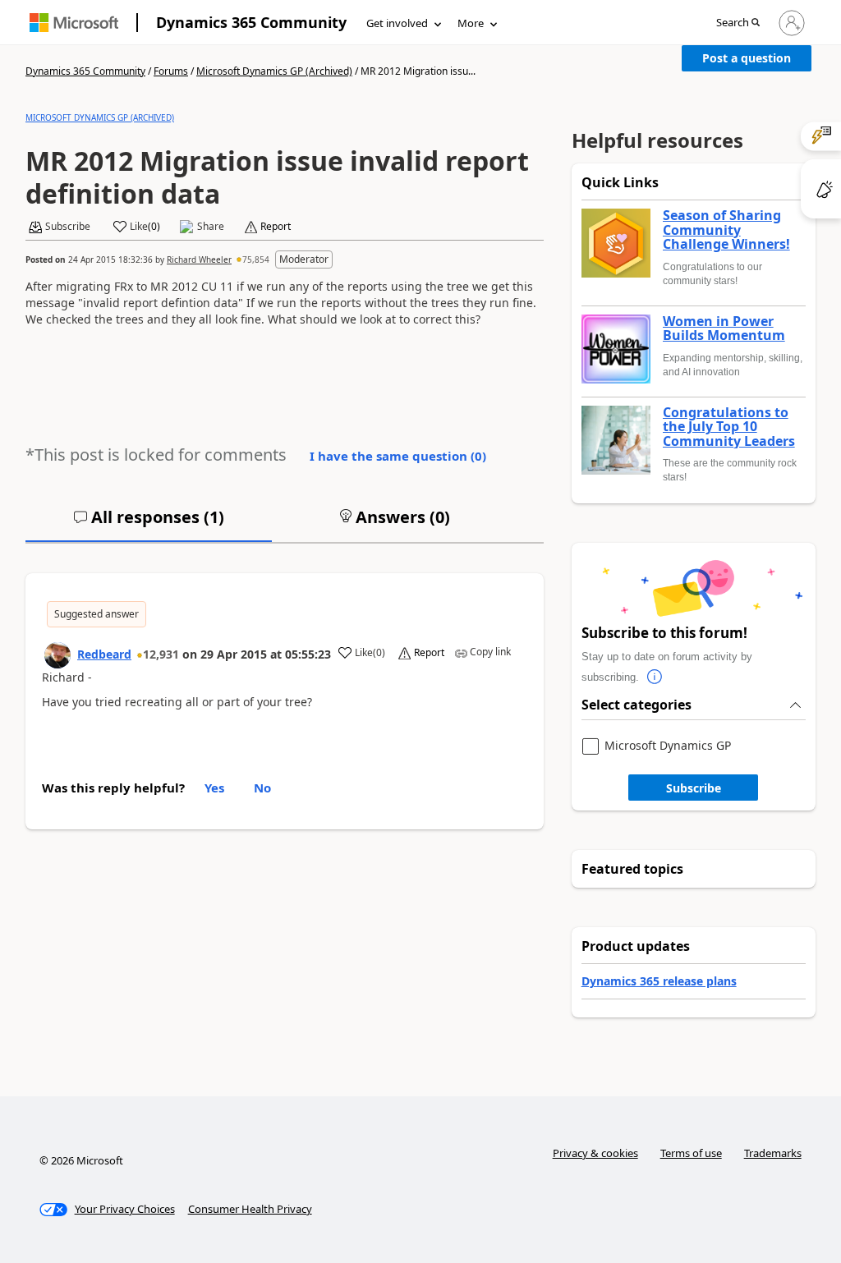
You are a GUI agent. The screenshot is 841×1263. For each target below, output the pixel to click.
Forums (171, 71)
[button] (738, 23)
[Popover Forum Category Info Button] (655, 677)
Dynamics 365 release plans (659, 981)
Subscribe (693, 788)
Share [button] (210, 226)
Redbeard (104, 654)
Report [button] (275, 226)
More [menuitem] (470, 23)
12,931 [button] (161, 654)
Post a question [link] (746, 58)
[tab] (148, 524)
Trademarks (773, 1153)
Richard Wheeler (199, 259)
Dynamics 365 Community (251, 22)
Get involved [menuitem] (397, 23)
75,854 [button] (255, 259)
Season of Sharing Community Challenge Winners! (726, 230)
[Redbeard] (57, 655)
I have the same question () (398, 456)
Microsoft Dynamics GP (667, 746)
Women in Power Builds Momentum (724, 329)
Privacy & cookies (595, 1153)
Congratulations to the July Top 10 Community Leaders (729, 427)
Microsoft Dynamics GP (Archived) (274, 71)
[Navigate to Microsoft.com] (74, 22)
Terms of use (691, 1153)
